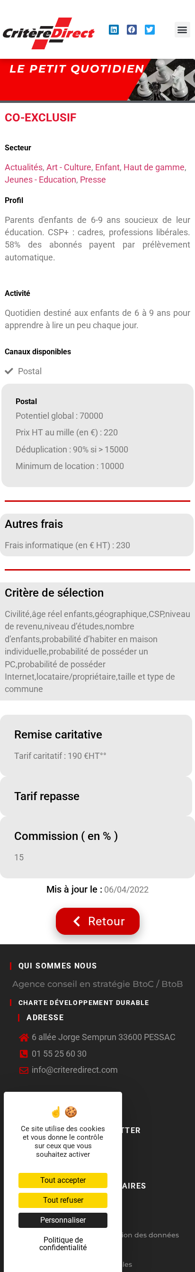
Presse (93, 179)
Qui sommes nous (58, 965)
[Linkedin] (114, 30)
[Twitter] (150, 30)
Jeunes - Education (40, 179)
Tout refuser (63, 1200)
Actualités (24, 167)
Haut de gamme (154, 167)
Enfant (107, 167)
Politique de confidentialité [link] (63, 1243)
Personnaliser (63, 1220)
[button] (182, 29)
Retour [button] (106, 921)
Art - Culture (68, 167)
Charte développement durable (84, 1002)
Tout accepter (63, 1180)
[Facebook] (132, 30)
